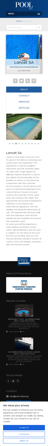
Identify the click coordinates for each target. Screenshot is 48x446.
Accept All (24, 427)
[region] (24, 424)
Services (24, 102)
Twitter (21, 81)
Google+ (27, 81)
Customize (24, 434)
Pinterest (34, 81)
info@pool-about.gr (19, 396)
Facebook (15, 81)
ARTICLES (24, 108)
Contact (24, 96)
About (24, 89)
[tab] (24, 90)
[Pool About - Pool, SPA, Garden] (24, 6)
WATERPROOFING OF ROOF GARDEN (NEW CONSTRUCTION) (24, 353)
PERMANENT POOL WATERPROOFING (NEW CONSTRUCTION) (24, 320)
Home (18, 21)
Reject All (24, 441)
